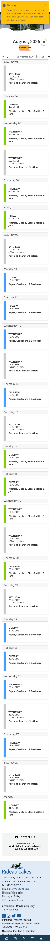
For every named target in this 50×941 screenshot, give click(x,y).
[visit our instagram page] (9, 916)
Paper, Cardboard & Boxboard (25, 284)
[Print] (44, 42)
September (41, 57)
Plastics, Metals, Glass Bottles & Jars (26, 112)
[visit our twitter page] (14, 916)
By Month (24, 47)
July (6, 57)
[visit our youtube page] (19, 916)
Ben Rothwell (24, 843)
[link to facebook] (4, 916)
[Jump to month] (30, 47)
